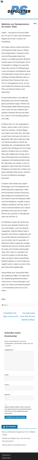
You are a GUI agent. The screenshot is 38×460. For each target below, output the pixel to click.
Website (7, 394)
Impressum (6, 455)
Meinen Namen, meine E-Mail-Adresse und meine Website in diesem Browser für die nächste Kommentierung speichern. (18, 410)
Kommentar (9, 350)
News (6, 305)
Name (7, 375)
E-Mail (7, 385)
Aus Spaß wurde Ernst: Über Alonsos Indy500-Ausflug (27, 316)
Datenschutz (6, 458)
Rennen (4, 83)
